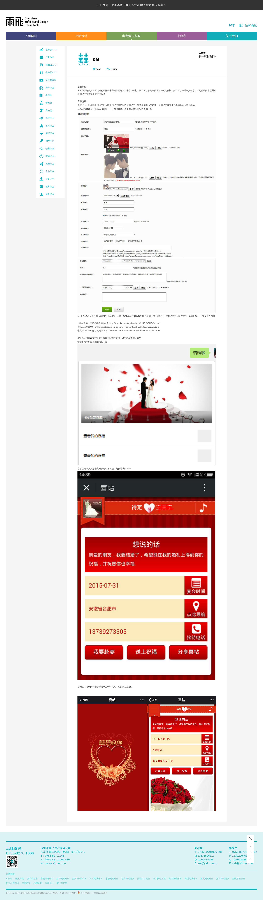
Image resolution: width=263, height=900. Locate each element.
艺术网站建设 (96, 878)
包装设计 (49, 883)
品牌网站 (31, 36)
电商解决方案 (131, 36)
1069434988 (205, 859)
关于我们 (232, 36)
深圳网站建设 (191, 878)
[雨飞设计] (27, 22)
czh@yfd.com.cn (242, 863)
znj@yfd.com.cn (207, 863)
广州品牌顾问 (12, 883)
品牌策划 (37, 883)
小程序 (181, 36)
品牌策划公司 (238, 878)
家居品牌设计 (47, 878)
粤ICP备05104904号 (68, 893)
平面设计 (81, 36)
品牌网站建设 (62, 878)
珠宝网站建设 (159, 878)
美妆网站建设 (143, 878)
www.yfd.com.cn (56, 863)
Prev (250, 845)
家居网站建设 (111, 878)
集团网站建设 (175, 878)
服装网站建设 (206, 878)
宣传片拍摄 (62, 883)
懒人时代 (19, 878)
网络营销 (26, 883)
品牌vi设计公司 (79, 878)
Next (250, 852)
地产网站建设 (127, 878)
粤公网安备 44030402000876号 (93, 893)
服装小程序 (32, 878)
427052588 (239, 859)
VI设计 (9, 878)
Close (250, 838)
